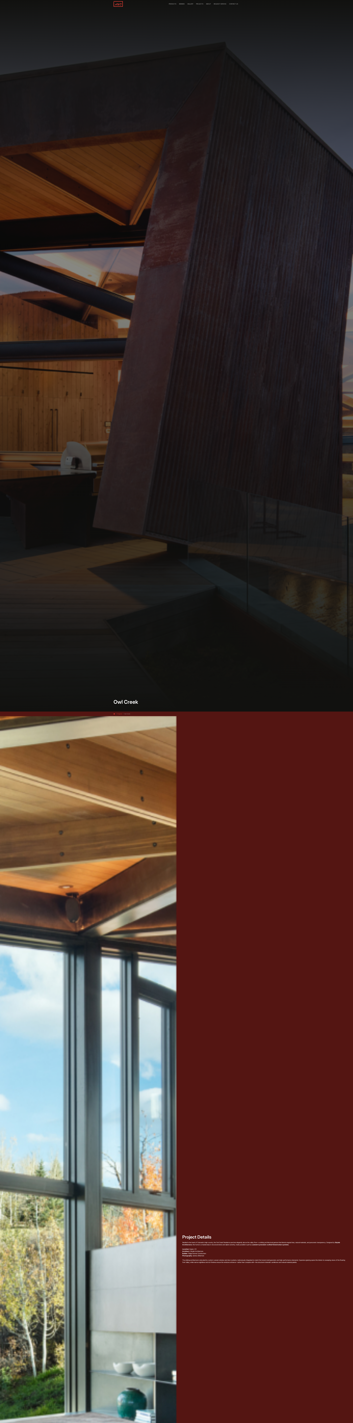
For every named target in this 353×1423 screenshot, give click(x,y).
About (208, 4)
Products (172, 4)
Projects (199, 4)
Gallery (190, 4)
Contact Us (233, 4)
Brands (182, 4)
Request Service (220, 4)
